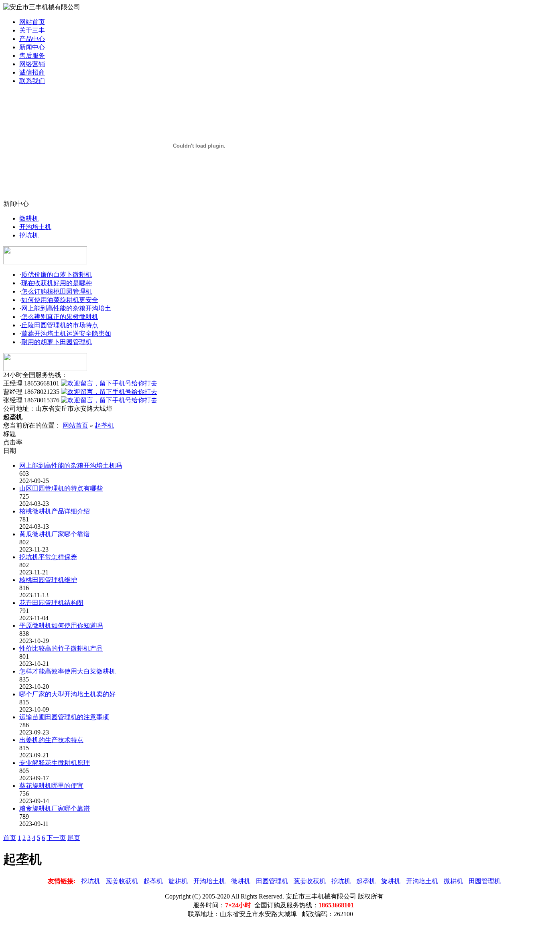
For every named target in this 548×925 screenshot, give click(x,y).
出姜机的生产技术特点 (51, 739)
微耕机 (29, 218)
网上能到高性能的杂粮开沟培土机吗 (70, 465)
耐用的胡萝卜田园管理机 (56, 342)
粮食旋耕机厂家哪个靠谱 (54, 808)
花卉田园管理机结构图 (51, 602)
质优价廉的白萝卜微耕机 (56, 274)
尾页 (73, 837)
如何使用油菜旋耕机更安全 (59, 299)
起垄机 (104, 425)
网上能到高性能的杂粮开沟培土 (66, 308)
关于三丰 (32, 30)
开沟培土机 (35, 226)
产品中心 (32, 38)
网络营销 (32, 64)
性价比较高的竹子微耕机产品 (61, 648)
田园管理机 (272, 881)
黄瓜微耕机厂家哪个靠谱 (54, 534)
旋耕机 (178, 881)
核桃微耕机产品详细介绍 (54, 511)
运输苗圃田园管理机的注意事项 (64, 717)
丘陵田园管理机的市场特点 (59, 325)
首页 (9, 837)
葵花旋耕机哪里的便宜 (51, 785)
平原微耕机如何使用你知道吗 (61, 625)
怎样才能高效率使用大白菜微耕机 (67, 671)
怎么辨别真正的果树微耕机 (59, 316)
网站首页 (32, 21)
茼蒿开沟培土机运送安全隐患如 (66, 333)
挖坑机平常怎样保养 (48, 557)
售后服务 (32, 55)
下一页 (56, 837)
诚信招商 (32, 72)
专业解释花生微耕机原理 (54, 762)
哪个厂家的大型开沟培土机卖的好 (67, 694)
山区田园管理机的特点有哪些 (61, 488)
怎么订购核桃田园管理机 (56, 291)
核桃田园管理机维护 (48, 579)
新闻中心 (32, 47)
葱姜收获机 (122, 881)
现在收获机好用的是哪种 (56, 283)
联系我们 (32, 80)
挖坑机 (29, 235)
